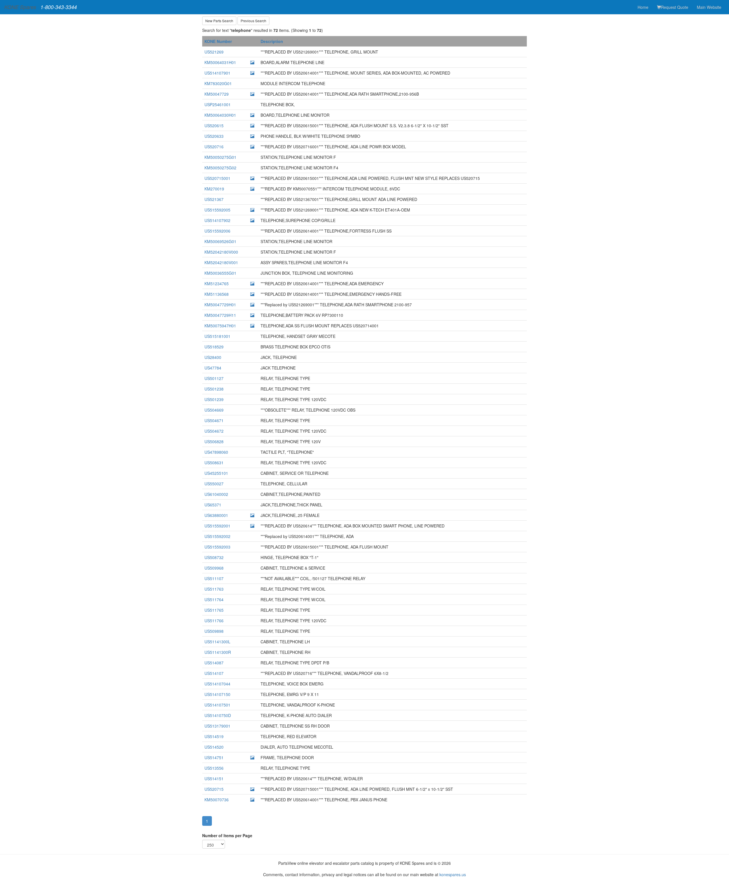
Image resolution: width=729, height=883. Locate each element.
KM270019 (214, 189)
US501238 (214, 389)
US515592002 (217, 536)
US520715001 (217, 178)
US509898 (214, 631)
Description (272, 41)
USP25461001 (217, 104)
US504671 (214, 420)
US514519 (214, 736)
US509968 (214, 568)
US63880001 (216, 515)
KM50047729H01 (220, 304)
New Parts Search (219, 20)
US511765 (214, 610)
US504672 (214, 431)
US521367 (214, 199)
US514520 (214, 747)
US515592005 (217, 210)
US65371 (212, 505)
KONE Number (218, 41)
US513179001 (217, 726)
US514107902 (217, 220)
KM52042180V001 (221, 262)
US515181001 (217, 336)
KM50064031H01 (220, 62)
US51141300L (217, 641)
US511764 (214, 599)
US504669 (214, 410)
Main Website (709, 7)
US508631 (214, 462)
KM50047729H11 (220, 315)
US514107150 (217, 694)
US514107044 (217, 684)
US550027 (214, 483)
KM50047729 (216, 94)
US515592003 (217, 547)
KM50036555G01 (220, 273)
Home (643, 7)
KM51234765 (216, 283)
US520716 (214, 146)
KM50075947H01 (220, 325)
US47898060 (216, 452)
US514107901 (217, 73)
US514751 (214, 757)
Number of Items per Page (227, 835)
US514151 (214, 778)
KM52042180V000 (221, 252)
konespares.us (452, 874)
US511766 (214, 620)
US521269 (214, 52)
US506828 (214, 441)
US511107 (214, 578)
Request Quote (674, 7)
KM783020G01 (218, 83)
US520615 (214, 125)
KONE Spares (20, 7)
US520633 (214, 136)
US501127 (214, 378)
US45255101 (216, 473)
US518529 (214, 347)
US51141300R (217, 652)
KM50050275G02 (220, 168)
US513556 (214, 768)
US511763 (214, 589)
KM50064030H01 (220, 115)
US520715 (214, 789)
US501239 (214, 399)
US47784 (212, 368)
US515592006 (217, 231)
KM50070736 (216, 799)
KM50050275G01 (220, 157)
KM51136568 (216, 294)
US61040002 (216, 494)
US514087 (214, 663)
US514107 (214, 673)
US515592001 (217, 526)
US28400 (212, 357)
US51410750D (217, 715)
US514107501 (217, 705)
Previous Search (253, 20)
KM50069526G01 (220, 241)
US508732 (214, 557)
